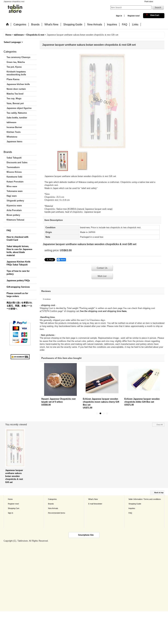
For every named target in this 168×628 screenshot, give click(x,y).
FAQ (9, 230)
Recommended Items (56, 513)
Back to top (158, 492)
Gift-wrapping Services (18, 287)
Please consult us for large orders (17, 294)
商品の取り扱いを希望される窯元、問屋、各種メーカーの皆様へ (19, 305)
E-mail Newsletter (95, 504)
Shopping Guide (134, 504)
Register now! (134, 16)
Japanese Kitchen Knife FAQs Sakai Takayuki (18, 263)
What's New (93, 499)
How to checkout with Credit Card (17, 238)
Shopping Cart (13, 508)
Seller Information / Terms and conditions (144, 499)
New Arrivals (53, 508)
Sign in (119, 16)
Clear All (160, 424)
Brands (51, 504)
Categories (52, 499)
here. (124, 311)
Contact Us (102, 268)
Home (10, 499)
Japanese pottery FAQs (18, 280)
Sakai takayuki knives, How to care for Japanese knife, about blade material (19, 251)
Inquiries (131, 508)
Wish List (102, 276)
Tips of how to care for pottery (18, 272)
